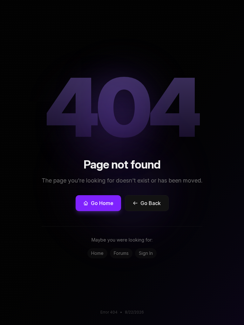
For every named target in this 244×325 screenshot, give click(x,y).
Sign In (146, 253)
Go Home (102, 203)
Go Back (150, 203)
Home (97, 253)
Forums (121, 253)
